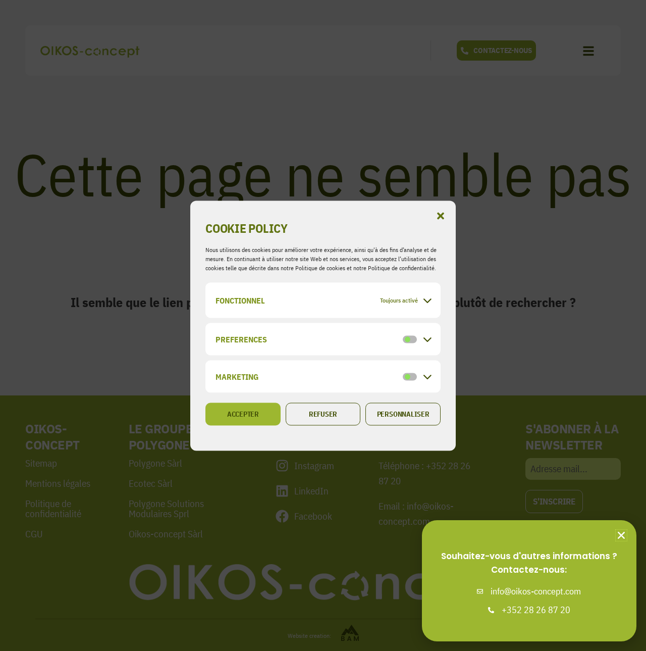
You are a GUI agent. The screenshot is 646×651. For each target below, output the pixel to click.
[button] (441, 216)
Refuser (323, 414)
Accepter (243, 414)
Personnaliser (403, 414)
